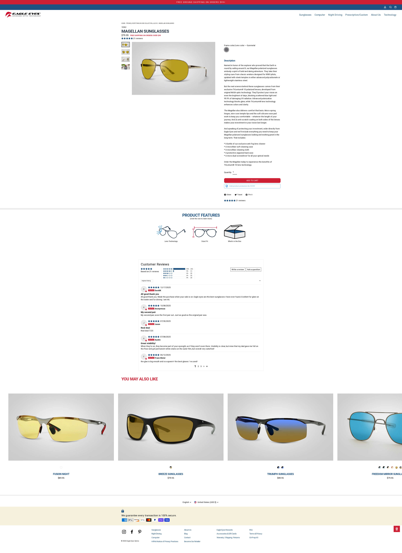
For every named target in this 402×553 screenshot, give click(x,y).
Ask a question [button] (253, 269)
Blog (186, 534)
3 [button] (201, 366)
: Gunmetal (226, 49)
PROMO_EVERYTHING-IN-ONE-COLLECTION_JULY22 (142, 23)
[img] (154, 287)
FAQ (251, 530)
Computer (320, 15)
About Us (376, 15)
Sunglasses (305, 15)
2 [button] (198, 366)
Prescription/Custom (356, 15)
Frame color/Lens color (239, 45)
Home (123, 23)
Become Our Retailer (192, 541)
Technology (390, 15)
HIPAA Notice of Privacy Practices (164, 541)
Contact (187, 537)
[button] (127, 38)
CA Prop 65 (253, 537)
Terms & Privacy (255, 534)
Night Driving (335, 15)
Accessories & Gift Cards (226, 534)
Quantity (227, 172)
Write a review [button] (238, 269)
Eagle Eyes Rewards (225, 530)
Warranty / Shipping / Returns (228, 537)
